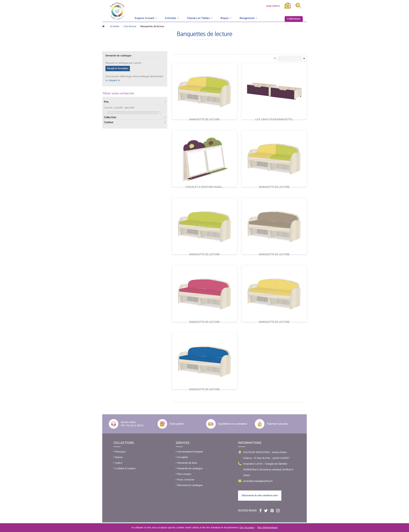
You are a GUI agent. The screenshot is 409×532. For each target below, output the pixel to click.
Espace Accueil (144, 18)
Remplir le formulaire (117, 68)
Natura (119, 457)
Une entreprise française (190, 452)
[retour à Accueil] (103, 26)
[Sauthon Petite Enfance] (117, 11)
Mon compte (273, 6)
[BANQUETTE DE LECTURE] (204, 91)
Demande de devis (187, 463)
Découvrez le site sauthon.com (260, 495)
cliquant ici (115, 80)
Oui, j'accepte (247, 527)
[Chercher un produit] (298, 6)
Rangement (247, 18)
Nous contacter (185, 480)
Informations (249, 443)
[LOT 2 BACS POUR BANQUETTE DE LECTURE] (274, 91)
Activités (170, 18)
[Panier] (287, 8)
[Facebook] (260, 510)
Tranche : (108, 108)
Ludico (118, 463)
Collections (293, 19)
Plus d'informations (267, 527)
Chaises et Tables (198, 18)
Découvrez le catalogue (189, 485)
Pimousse (120, 452)
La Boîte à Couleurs (125, 468)
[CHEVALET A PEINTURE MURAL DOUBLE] (204, 158)
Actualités (182, 457)
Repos (224, 18)
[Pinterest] (272, 510)
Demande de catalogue (189, 468)
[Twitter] (266, 510)
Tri (275, 59)
